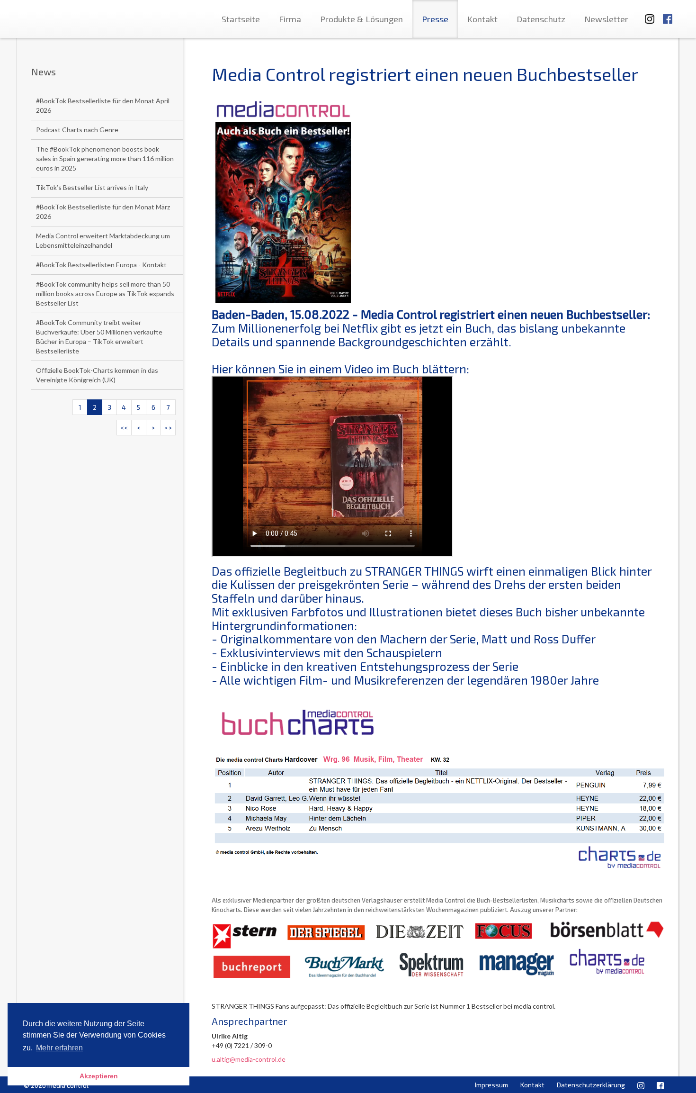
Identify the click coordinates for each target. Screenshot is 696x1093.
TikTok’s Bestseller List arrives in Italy (92, 187)
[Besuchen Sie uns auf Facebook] (667, 14)
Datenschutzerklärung (591, 1085)
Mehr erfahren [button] (59, 1048)
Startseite (241, 19)
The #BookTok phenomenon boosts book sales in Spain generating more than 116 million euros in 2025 (105, 158)
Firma (290, 19)
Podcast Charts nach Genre (77, 130)
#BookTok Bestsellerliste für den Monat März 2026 (103, 211)
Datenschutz (541, 19)
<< (124, 428)
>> (168, 428)
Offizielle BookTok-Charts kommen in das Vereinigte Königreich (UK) (97, 375)
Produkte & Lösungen (361, 19)
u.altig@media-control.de (249, 1059)
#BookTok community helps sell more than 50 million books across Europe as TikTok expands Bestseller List (105, 293)
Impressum (491, 1085)
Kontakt (482, 19)
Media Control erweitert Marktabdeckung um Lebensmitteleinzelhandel (103, 240)
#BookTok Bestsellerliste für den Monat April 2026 (103, 105)
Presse (435, 19)
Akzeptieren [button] (99, 1076)
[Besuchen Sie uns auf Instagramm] (647, 14)
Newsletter (606, 19)
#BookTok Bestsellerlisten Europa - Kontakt (101, 265)
